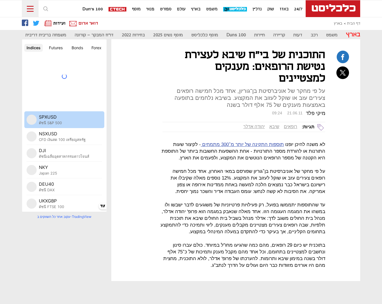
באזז (284, 9)
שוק (270, 9)
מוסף (136, 9)
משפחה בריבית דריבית (45, 35)
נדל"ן (257, 9)
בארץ (196, 9)
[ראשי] (333, 8)
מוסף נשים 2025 (168, 35)
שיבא (274, 126)
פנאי (150, 9)
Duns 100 (236, 35)
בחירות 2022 (133, 35)
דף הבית (353, 23)
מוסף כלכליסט (204, 35)
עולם (181, 9)
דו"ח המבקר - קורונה (94, 35)
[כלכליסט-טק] (235, 9)
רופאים (290, 126)
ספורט (165, 9)
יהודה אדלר (254, 126)
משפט (212, 9)
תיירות (259, 35)
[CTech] (117, 9)
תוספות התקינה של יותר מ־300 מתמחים (242, 144)
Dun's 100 (92, 9)
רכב (314, 35)
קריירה (279, 35)
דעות (297, 35)
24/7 (298, 9)
